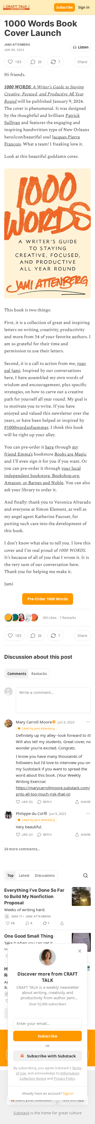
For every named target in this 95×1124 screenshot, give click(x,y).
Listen (83, 47)
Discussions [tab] (45, 875)
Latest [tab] (24, 875)
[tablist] (27, 673)
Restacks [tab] (39, 673)
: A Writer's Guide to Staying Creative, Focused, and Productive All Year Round (44, 94)
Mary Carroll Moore (34, 722)
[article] (47, 906)
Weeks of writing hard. (24, 909)
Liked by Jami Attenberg (38, 728)
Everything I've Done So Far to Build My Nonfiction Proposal (34, 896)
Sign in (84, 7)
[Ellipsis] (88, 722)
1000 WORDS (17, 87)
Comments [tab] (16, 673)
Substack (21, 1112)
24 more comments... (22, 849)
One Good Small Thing (28, 936)
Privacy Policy (64, 1078)
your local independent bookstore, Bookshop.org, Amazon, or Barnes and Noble (42, 475)
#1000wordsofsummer (26, 427)
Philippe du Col (29, 813)
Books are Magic (70, 454)
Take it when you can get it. (29, 942)
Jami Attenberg (17, 44)
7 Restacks (68, 617)
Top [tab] (10, 875)
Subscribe (64, 7)
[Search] (85, 875)
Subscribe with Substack (51, 1055)
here (49, 447)
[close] (79, 951)
